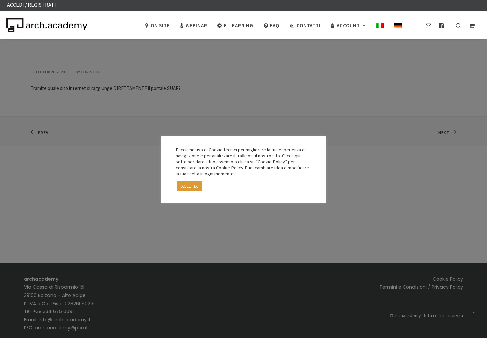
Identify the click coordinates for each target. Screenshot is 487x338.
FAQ (274, 25)
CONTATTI (308, 25)
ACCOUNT (348, 25)
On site (160, 25)
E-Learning (238, 25)
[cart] (470, 25)
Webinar (196, 25)
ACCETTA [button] (189, 186)
